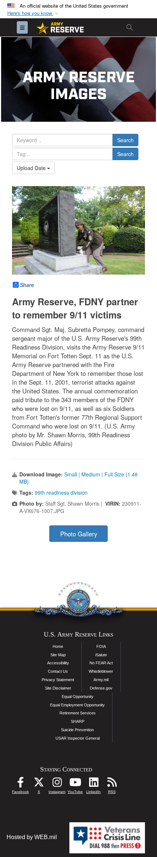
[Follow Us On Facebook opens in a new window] (20, 784)
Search (125, 140)
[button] (33, 13)
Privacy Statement (58, 679)
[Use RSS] (112, 784)
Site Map (58, 655)
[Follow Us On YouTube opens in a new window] (75, 784)
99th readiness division (61, 492)
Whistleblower (101, 671)
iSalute (101, 655)
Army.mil (100, 679)
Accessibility (58, 663)
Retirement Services (78, 713)
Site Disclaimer (58, 688)
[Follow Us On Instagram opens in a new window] (57, 784)
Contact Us (58, 671)
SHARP (77, 721)
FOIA (101, 646)
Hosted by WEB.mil (32, 837)
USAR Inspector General (77, 738)
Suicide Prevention (77, 730)
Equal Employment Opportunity (77, 705)
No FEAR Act (101, 663)
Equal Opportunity (77, 696)
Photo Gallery (78, 533)
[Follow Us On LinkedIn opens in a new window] (93, 784)
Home (58, 646)
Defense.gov (101, 688)
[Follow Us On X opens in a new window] (39, 784)
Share (27, 285)
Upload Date (32, 167)
